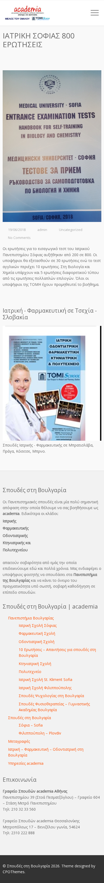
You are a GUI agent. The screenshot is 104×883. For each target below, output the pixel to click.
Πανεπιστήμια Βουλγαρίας (31, 617)
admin (42, 230)
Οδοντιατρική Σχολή (36, 641)
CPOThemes (14, 871)
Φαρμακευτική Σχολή (37, 633)
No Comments (19, 237)
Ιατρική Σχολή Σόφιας (38, 625)
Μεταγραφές (19, 741)
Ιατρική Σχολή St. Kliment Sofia (45, 679)
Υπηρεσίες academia (25, 763)
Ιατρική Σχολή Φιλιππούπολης (45, 687)
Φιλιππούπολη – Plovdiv (40, 733)
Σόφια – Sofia (31, 725)
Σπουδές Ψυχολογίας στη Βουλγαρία (51, 695)
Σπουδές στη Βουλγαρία (29, 717)
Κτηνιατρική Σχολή (35, 663)
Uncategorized (70, 230)
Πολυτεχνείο (30, 671)
